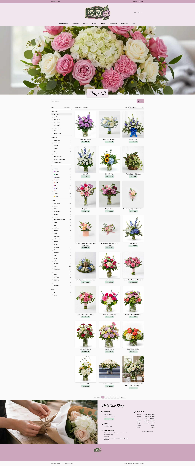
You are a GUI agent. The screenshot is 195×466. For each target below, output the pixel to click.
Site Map (142, 463)
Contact (141, 1)
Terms (125, 463)
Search (141, 101)
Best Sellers (76, 23)
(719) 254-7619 (56, 1)
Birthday (85, 23)
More (133, 23)
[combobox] (136, 107)
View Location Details (147, 431)
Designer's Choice (63, 23)
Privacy (130, 463)
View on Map (109, 419)
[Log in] (138, 12)
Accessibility (135, 463)
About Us (134, 1)
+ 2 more (106, 439)
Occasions (124, 23)
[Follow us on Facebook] (97, 455)
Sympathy (94, 23)
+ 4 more (110, 434)
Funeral (103, 23)
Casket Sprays (113, 23)
